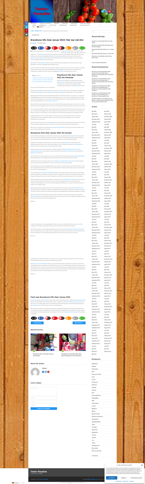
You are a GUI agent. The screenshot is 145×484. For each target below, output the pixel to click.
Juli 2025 (94, 124)
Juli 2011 (94, 346)
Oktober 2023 (107, 151)
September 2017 (96, 248)
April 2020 (106, 206)
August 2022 (107, 169)
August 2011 (107, 343)
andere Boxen (37, 305)
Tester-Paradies (39, 472)
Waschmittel (95, 448)
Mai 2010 (94, 354)
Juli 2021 (94, 187)
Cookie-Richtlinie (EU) (45, 23)
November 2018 (96, 230)
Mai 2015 (94, 285)
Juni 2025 (106, 124)
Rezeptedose (95, 419)
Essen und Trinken (85, 23)
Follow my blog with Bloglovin (99, 62)
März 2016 (94, 272)
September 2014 (96, 296)
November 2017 (96, 246)
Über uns (56, 23)
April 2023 (106, 158)
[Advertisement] (58, 212)
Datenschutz (125, 481)
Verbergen (38, 75)
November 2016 (96, 261)
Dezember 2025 (108, 116)
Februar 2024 (107, 145)
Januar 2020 (95, 211)
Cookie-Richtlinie (118, 481)
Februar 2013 (107, 319)
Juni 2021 (106, 187)
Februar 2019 (107, 224)
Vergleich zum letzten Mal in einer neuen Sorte (66, 161)
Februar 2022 (107, 177)
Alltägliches (52, 25)
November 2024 (96, 135)
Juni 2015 (106, 282)
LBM (93, 400)
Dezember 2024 (108, 132)
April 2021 (106, 190)
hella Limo (42, 92)
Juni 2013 (106, 314)
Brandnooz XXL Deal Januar (74, 301)
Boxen (61, 71)
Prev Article (37, 322)
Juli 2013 (94, 314)
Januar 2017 (95, 259)
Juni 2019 (106, 219)
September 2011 (96, 343)
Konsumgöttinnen (96, 395)
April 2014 (106, 301)
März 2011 (94, 351)
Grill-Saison (95, 382)
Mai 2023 (94, 158)
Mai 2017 (94, 253)
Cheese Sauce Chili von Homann (76, 229)
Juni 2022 (106, 172)
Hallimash (94, 384)
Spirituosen (95, 429)
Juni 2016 (106, 267)
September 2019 (96, 216)
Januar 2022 (95, 180)
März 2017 (94, 256)
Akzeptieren (112, 477)
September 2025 (96, 121)
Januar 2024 (95, 148)
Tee (55, 124)
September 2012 (96, 327)
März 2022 (94, 177)
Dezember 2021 (108, 180)
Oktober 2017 (107, 246)
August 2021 (107, 185)
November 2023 (96, 151)
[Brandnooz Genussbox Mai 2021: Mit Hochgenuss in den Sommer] (72, 342)
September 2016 (96, 264)
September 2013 (96, 312)
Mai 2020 (94, 206)
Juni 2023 (106, 156)
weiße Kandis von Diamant (69, 179)
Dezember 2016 (108, 259)
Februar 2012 (107, 335)
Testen (34, 25)
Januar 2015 (95, 290)
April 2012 (106, 333)
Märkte (93, 411)
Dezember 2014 (108, 290)
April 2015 (106, 285)
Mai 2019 (94, 222)
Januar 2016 (95, 275)
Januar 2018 (95, 243)
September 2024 (96, 137)
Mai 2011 (94, 348)
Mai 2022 (94, 174)
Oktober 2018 (107, 230)
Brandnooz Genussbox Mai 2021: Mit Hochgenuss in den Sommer (72, 354)
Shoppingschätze (85, 25)
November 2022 (96, 166)
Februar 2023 (107, 161)
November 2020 (96, 198)
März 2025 (94, 129)
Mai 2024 (94, 143)
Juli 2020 (94, 203)
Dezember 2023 (108, 148)
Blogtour (94, 366)
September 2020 (96, 201)
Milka (54, 149)
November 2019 (96, 214)
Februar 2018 (107, 240)
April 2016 (106, 269)
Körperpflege (63, 25)
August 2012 (107, 327)
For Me (93, 379)
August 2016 (107, 264)
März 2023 (94, 161)
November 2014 (96, 293)
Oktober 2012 (107, 325)
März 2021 (94, 193)
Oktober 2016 (107, 261)
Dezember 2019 (108, 211)
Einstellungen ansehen (136, 477)
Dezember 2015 (108, 275)
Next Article (78, 322)
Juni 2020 (106, 203)
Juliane (34, 43)
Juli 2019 (94, 219)
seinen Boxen (45, 300)
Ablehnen (123, 477)
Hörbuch (94, 390)
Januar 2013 (95, 322)
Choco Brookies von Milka (46, 172)
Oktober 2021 (107, 182)
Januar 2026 (95, 116)
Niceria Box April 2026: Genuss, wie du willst (103, 53)
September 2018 (96, 232)
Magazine (94, 408)
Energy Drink (62, 92)
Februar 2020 (107, 209)
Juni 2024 (106, 140)
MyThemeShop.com (92, 479)
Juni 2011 (106, 346)
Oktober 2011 (107, 341)
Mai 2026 (94, 111)
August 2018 (107, 232)
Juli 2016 (94, 267)
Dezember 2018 (108, 227)
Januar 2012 (95, 338)
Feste (33, 27)
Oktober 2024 (107, 135)
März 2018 (94, 240)
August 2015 (107, 280)
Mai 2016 (94, 269)
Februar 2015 (107, 288)
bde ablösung (70, 482)
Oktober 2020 (107, 198)
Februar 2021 (107, 193)
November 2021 (96, 182)
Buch (93, 371)
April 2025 (106, 127)
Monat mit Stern (96, 413)
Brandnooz (65, 52)
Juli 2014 (94, 298)
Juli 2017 (94, 251)
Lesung (93, 406)
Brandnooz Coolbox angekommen (100, 96)
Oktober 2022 (107, 166)
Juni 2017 (106, 251)
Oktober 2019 (107, 214)
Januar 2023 (95, 164)
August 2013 (107, 312)
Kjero (93, 392)
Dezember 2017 (108, 243)
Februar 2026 (107, 114)
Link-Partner (95, 455)
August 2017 (107, 248)
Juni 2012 (106, 330)
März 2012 (94, 335)
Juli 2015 (94, 282)
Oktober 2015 (107, 277)
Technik (94, 437)
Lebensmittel (42, 25)
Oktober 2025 (107, 119)
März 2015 (94, 288)
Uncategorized (95, 445)
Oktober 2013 (107, 309)
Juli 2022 (94, 172)
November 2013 (96, 309)
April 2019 (106, 222)
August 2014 (107, 296)
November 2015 (96, 277)
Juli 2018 (94, 235)
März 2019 (94, 224)
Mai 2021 (94, 190)
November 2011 (96, 341)
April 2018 (106, 238)
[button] (142, 465)
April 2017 (106, 253)
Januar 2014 (95, 306)
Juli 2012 (94, 330)
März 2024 (94, 145)
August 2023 (107, 153)
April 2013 (106, 317)
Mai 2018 (94, 238)
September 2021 (96, 185)
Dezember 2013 (108, 306)
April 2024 (106, 143)
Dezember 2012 (108, 322)
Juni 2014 (106, 298)
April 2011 (106, 348)
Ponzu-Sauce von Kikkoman (41, 263)
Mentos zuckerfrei (67, 151)
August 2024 (107, 137)
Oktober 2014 (107, 293)
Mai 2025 (94, 127)
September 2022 (96, 169)
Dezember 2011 (108, 338)
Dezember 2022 (108, 164)
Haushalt (94, 387)
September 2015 (96, 280)
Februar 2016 (107, 272)
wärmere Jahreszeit (52, 100)
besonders (33, 196)
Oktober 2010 (107, 351)
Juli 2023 (94, 156)
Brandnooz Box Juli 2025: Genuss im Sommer (43, 354)
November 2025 (96, 119)
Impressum (131, 481)
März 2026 (94, 114)
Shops (93, 424)
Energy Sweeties (81, 156)
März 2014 (94, 304)
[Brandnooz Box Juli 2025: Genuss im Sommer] (44, 342)
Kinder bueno (34, 152)
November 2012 (96, 325)
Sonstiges (65, 23)
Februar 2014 (107, 304)
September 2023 (96, 153)
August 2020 (107, 201)
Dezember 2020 (108, 195)
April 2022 (106, 174)
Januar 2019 (95, 227)
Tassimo (94, 435)
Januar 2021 (95, 195)
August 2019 (107, 216)
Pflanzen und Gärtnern (97, 416)
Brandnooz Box (60, 82)
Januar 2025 (95, 132)
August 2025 (107, 121)
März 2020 (94, 209)
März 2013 (94, 319)
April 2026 (106, 111)
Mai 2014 (94, 301)
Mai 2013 (94, 317)
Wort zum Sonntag (96, 450)
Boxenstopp (74, 23)
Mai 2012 (94, 333)
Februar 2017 (107, 256)
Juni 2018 (106, 235)
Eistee (37, 92)
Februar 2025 (107, 129)
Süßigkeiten (73, 25)
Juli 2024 (94, 140)
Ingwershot (50, 92)
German (41, 27)
